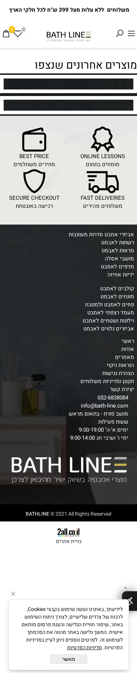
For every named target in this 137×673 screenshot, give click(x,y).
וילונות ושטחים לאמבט (108, 321)
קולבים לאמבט (117, 288)
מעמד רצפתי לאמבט (110, 313)
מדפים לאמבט (117, 267)
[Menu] (131, 33)
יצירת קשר (122, 389)
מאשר (68, 659)
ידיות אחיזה (120, 275)
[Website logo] (68, 36)
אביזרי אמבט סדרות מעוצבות (101, 234)
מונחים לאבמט (117, 296)
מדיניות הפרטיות (84, 647)
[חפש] (119, 33)
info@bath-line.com (104, 406)
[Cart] (5, 33)
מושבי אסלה (119, 259)
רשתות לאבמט (117, 242)
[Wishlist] (17, 33)
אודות (127, 349)
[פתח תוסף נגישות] (129, 601)
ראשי (128, 341)
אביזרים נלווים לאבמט (108, 329)
